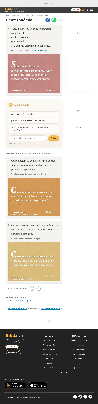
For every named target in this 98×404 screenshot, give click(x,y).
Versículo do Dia (49, 345)
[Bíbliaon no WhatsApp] (75, 397)
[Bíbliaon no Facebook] (90, 397)
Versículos (49, 336)
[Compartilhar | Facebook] (47, 20)
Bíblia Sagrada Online (14, 11)
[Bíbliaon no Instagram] (85, 397)
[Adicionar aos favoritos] (59, 20)
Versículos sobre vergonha (20, 300)
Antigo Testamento (49, 354)
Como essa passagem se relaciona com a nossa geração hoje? (29, 128)
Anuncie (64, 372)
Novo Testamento (79, 354)
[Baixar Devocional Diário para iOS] (38, 385)
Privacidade (49, 368)
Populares (49, 359)
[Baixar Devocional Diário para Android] (15, 385)
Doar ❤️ (12, 347)
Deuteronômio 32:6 (50, 308)
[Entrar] (83, 10)
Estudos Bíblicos (49, 340)
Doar (76, 10)
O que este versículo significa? (23, 114)
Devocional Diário (79, 349)
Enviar (54, 138)
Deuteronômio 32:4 (17, 308)
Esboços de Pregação (79, 340)
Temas (49, 363)
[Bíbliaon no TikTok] (80, 397)
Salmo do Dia (79, 345)
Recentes (79, 359)
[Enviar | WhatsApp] (53, 20)
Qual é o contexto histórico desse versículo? (28, 121)
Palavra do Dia (49, 349)
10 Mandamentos (79, 336)
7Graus (18, 397)
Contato (79, 363)
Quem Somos (79, 368)
